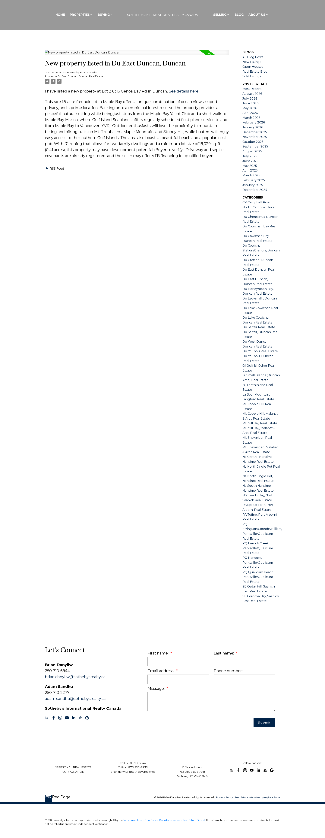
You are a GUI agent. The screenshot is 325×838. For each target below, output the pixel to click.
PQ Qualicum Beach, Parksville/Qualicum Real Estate (258, 577)
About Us (256, 15)
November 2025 (254, 137)
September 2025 (255, 146)
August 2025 (252, 151)
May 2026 (249, 108)
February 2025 (253, 180)
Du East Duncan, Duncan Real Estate (80, 76)
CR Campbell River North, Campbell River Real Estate (259, 207)
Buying (104, 15)
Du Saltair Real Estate (258, 327)
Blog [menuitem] (239, 15)
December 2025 (254, 132)
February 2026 (253, 122)
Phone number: (228, 671)
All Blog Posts (252, 57)
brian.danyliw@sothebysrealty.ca (75, 677)
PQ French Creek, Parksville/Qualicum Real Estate (257, 548)
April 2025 (250, 170)
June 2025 (250, 161)
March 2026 (251, 118)
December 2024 (254, 190)
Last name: (224, 653)
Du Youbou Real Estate (260, 351)
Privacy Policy (224, 797)
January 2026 (252, 127)
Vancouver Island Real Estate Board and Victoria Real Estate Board (164, 820)
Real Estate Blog (254, 71)
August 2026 (252, 94)
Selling (220, 15)
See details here (183, 91)
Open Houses (252, 66)
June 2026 (250, 103)
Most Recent (252, 89)
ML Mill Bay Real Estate (259, 423)
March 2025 (251, 175)
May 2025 (249, 166)
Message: (156, 688)
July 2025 (249, 156)
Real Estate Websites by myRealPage (257, 797)
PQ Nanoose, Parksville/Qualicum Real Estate (257, 562)
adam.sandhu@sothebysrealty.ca (75, 698)
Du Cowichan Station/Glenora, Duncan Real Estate (261, 250)
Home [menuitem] (60, 15)
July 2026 (249, 98)
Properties (80, 15)
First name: (158, 653)
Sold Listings (251, 76)
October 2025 (252, 142)
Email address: (161, 671)
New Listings (251, 62)
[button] (47, 718)
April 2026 (250, 113)
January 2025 (252, 185)
